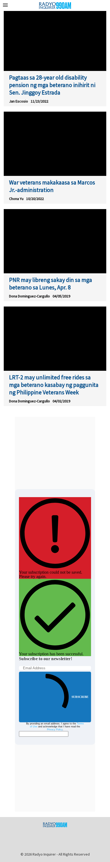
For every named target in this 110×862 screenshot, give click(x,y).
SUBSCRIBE (80, 696)
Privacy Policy (54, 729)
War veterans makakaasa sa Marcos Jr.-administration (52, 186)
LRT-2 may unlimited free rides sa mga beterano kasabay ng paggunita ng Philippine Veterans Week (54, 384)
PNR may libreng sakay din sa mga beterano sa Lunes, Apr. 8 (50, 283)
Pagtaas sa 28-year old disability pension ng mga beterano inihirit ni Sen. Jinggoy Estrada (52, 85)
